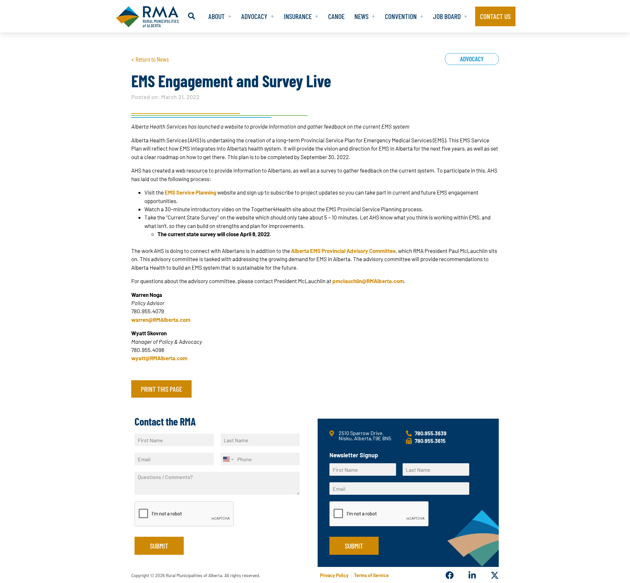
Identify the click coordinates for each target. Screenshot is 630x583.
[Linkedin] (472, 575)
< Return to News (150, 59)
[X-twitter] (495, 575)
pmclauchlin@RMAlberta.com (367, 281)
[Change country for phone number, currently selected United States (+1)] (227, 459)
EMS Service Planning (190, 192)
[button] (191, 16)
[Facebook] (450, 575)
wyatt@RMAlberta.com (159, 358)
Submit (159, 545)
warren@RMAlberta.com (160, 319)
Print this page (161, 389)
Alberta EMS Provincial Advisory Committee (343, 250)
